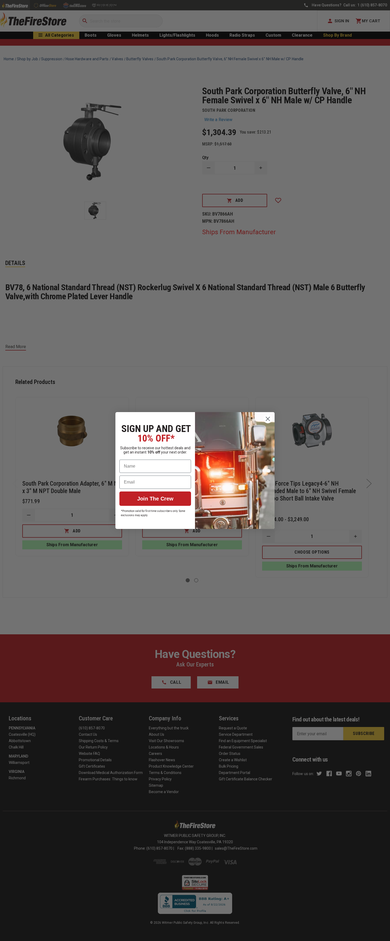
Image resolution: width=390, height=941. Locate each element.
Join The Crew (155, 499)
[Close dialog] (267, 419)
